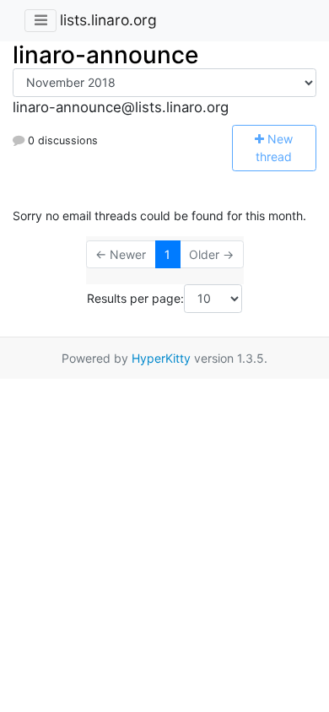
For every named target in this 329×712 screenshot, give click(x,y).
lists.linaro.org (108, 20)
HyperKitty (161, 358)
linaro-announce (105, 54)
